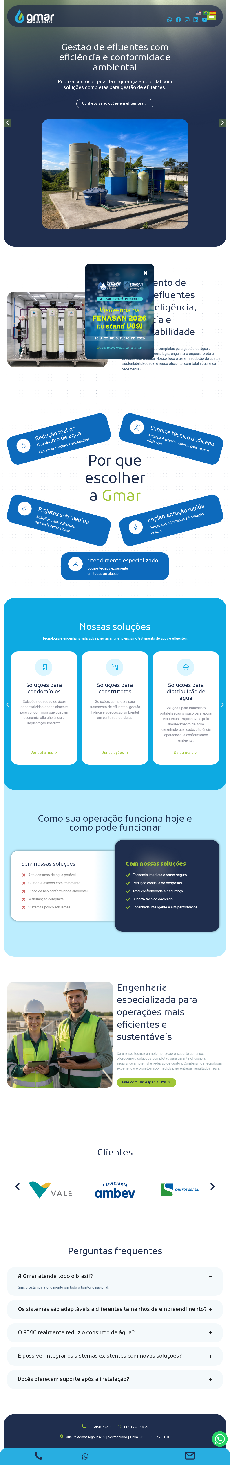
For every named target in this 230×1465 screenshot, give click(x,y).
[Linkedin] (196, 19)
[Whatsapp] (169, 19)
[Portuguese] (206, 12)
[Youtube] (204, 19)
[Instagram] (187, 19)
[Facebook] (178, 19)
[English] (199, 12)
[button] (211, 16)
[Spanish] (213, 12)
